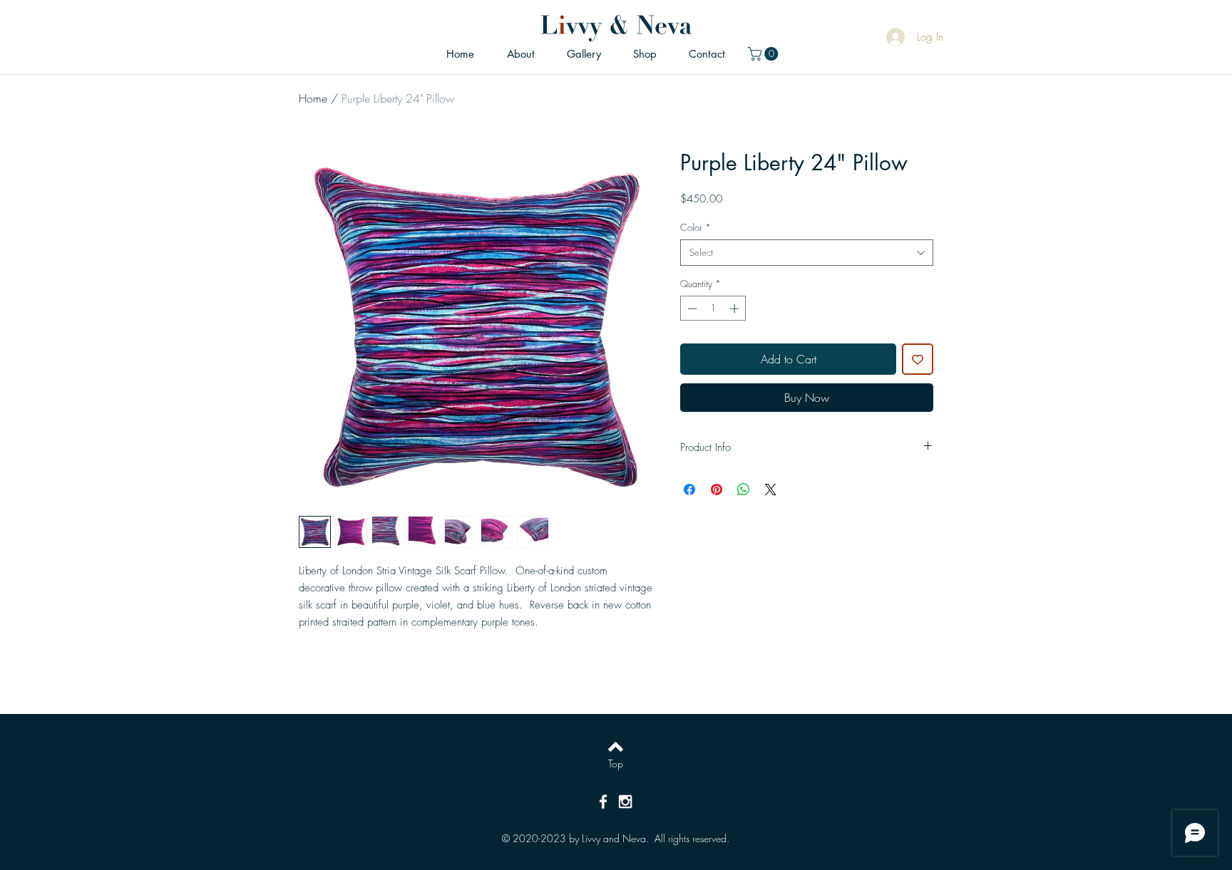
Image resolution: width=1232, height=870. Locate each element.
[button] (764, 54)
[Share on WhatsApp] (743, 489)
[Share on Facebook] (689, 489)
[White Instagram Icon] (625, 801)
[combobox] (806, 252)
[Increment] (735, 308)
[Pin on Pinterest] (716, 489)
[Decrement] (690, 308)
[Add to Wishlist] (917, 359)
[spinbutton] (713, 308)
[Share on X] (770, 489)
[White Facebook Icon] (603, 801)
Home (313, 98)
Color (695, 227)
